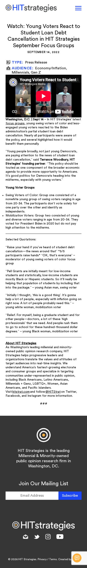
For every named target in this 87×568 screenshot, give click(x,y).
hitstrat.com (21, 391)
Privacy (42, 559)
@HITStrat (53, 391)
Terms (53, 559)
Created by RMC (68, 559)
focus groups (15, 123)
